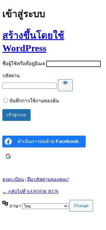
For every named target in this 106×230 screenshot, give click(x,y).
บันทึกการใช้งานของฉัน (34, 100)
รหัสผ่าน (11, 75)
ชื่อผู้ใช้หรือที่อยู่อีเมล (23, 63)
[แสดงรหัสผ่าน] (65, 85)
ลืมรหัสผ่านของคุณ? (48, 179)
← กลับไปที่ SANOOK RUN (30, 191)
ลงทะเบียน (13, 179)
